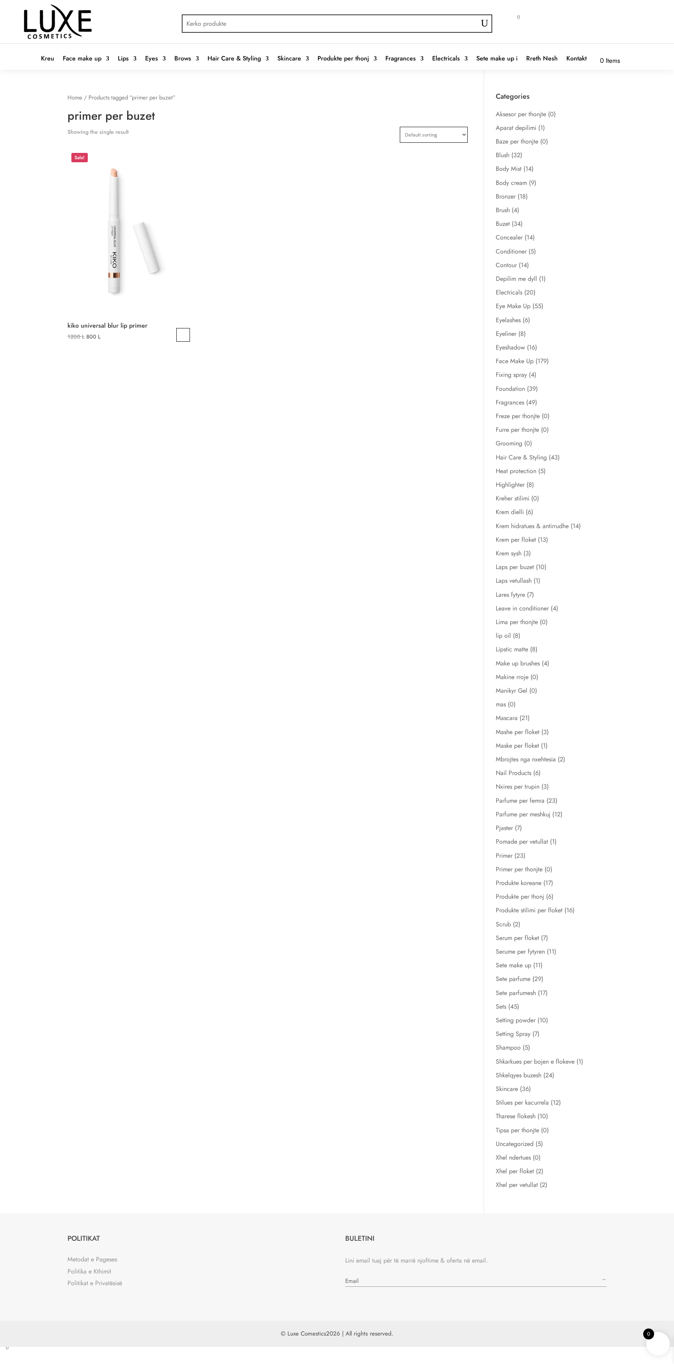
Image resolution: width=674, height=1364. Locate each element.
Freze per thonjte (518, 416)
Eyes (151, 59)
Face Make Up (515, 361)
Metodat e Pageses (92, 1259)
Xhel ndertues (513, 1157)
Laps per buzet (515, 566)
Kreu (47, 59)
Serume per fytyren (520, 951)
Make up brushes (518, 663)
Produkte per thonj (343, 59)
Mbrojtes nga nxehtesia (526, 759)
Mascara (507, 717)
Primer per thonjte (519, 869)
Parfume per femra (520, 800)
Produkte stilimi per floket (529, 910)
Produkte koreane (518, 882)
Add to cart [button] (183, 335)
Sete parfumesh (516, 992)
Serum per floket (517, 937)
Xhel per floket (515, 1171)
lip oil (503, 635)
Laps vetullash (514, 580)
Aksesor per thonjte (521, 114)
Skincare (289, 59)
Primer (504, 855)
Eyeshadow (510, 347)
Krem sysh (508, 553)
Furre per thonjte (517, 429)
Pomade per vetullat (522, 841)
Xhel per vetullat (517, 1184)
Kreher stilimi (512, 498)
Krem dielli (510, 511)
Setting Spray (513, 1033)
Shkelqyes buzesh (518, 1075)
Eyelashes (508, 320)
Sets (501, 1006)
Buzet (503, 223)
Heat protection (516, 470)
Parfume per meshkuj (523, 814)
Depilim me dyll (516, 278)
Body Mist (508, 168)
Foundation (510, 388)
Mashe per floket (517, 731)
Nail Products (513, 772)
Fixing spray (511, 374)
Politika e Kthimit (89, 1271)
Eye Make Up (513, 306)
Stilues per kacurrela (522, 1102)
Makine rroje (512, 676)
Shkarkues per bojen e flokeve (535, 1061)
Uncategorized (515, 1143)
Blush (502, 155)
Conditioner (511, 251)
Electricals (446, 59)
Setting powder (516, 1020)
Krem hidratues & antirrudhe (532, 525)
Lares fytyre (510, 594)
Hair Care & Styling (234, 59)
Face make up (82, 59)
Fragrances (400, 59)
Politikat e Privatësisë (94, 1283)
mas (501, 704)
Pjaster (504, 827)
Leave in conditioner (522, 608)
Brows (182, 59)
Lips (123, 59)
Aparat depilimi (516, 127)
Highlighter (510, 484)
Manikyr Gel (511, 690)
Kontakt (576, 59)
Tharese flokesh (516, 1116)
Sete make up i (497, 59)
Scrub (503, 924)
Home (74, 97)
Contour (506, 265)
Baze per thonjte (517, 141)
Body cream (511, 182)
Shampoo (508, 1047)
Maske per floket (517, 745)
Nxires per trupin (517, 786)
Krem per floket (516, 539)
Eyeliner (506, 333)
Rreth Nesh (542, 59)
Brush (503, 210)
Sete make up (513, 965)
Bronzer (506, 196)
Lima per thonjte (517, 621)
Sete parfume (513, 978)
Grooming (509, 443)
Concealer (509, 237)
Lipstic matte (512, 649)
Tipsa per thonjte (517, 1130)
